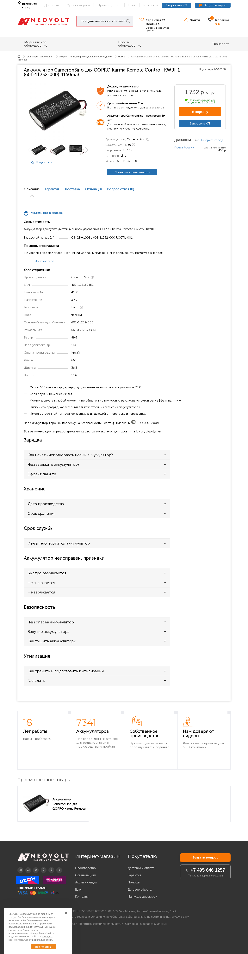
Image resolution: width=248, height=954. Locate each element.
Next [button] (86, 150)
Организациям (78, 5)
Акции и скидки (86, 882)
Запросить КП (176, 5)
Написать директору (142, 896)
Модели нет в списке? (47, 213)
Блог (132, 5)
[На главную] (21, 56)
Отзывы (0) (93, 189)
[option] (58, 111)
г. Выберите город (210, 140)
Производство (109, 5)
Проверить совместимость (132, 172)
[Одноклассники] (35, 176)
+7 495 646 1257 (207, 870)
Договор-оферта (140, 889)
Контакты (150, 5)
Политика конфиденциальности (100, 923)
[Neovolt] (43, 21)
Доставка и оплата (141, 868)
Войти (195, 20)
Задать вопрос (215, 5)
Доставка (51, 5)
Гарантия (52, 189)
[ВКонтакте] (35, 171)
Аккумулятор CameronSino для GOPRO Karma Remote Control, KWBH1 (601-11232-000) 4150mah (69, 803)
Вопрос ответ (120, 189)
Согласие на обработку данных (146, 923)
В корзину (200, 112)
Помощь (134, 882)
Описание (32, 189)
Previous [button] (29, 150)
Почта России (184, 147)
